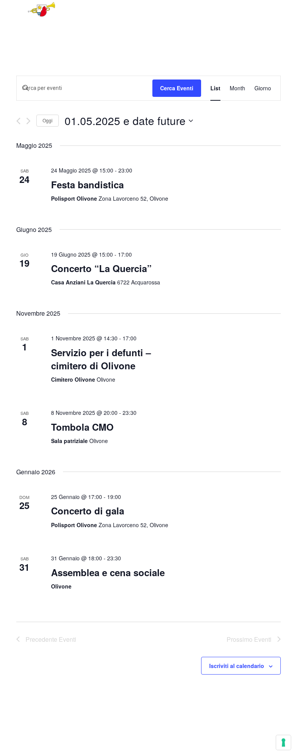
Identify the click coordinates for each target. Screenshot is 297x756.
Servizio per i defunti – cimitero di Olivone (101, 359)
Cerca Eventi (176, 88)
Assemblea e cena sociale (108, 572)
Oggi (48, 120)
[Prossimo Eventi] (28, 121)
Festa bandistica (87, 184)
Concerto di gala (87, 510)
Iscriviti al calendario (236, 666)
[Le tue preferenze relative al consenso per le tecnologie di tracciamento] (283, 742)
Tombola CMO (82, 426)
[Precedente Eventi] (18, 121)
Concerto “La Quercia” (101, 268)
